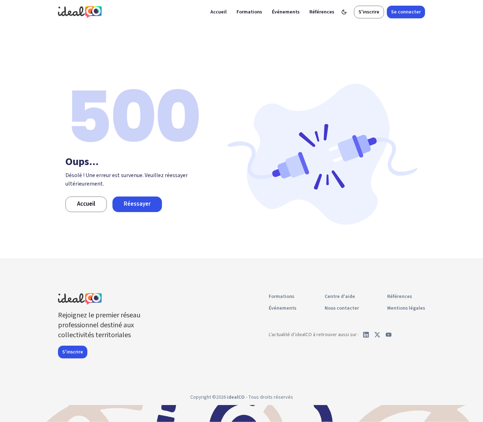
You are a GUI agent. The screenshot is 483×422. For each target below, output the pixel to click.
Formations (249, 12)
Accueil (218, 12)
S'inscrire (369, 12)
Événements (285, 12)
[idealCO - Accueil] (81, 12)
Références (321, 12)
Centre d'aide (340, 296)
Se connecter (406, 12)
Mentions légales (406, 308)
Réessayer (137, 204)
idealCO (236, 397)
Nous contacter (342, 308)
